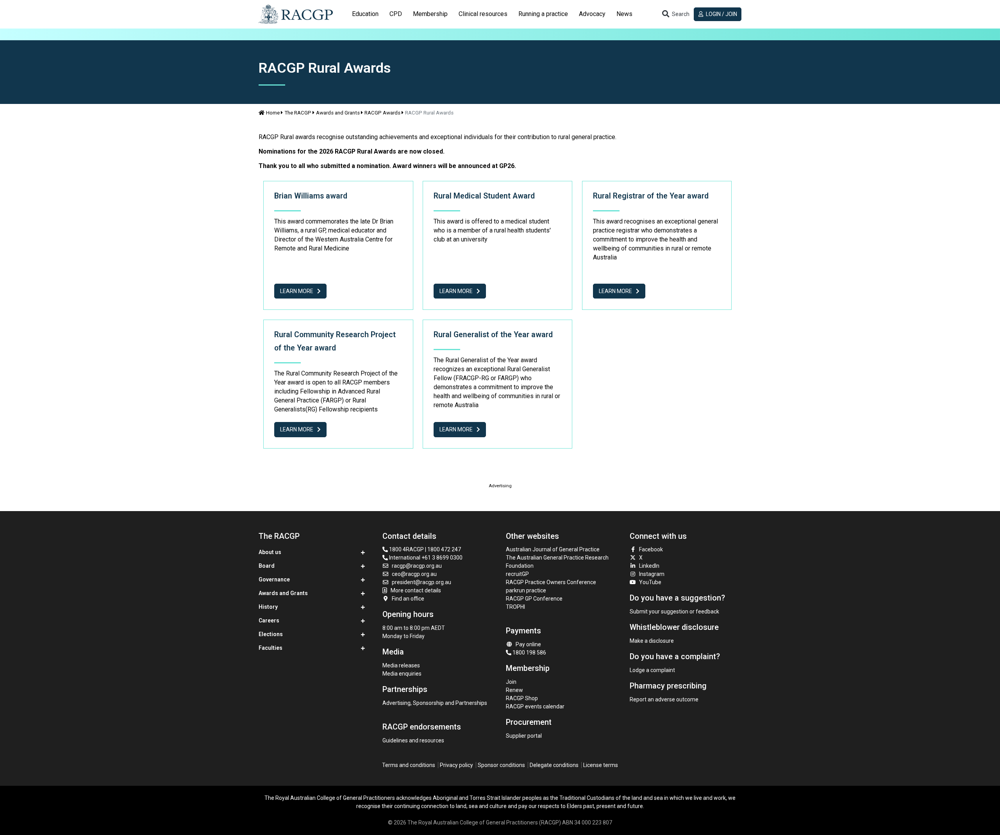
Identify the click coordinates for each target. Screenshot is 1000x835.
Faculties (270, 648)
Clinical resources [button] (483, 14)
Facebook (651, 549)
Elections (271, 634)
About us (270, 552)
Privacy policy (456, 765)
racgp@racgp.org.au (417, 566)
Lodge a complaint (652, 670)
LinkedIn (649, 566)
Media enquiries (401, 674)
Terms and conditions (408, 765)
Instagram (651, 574)
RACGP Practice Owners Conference (551, 582)
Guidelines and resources (413, 740)
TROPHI (515, 607)
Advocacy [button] (592, 14)
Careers (269, 620)
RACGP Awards (382, 113)
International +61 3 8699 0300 (425, 557)
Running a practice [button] (543, 14)
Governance (274, 579)
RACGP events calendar (535, 706)
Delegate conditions (554, 765)
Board (267, 566)
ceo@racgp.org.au (414, 574)
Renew (514, 690)
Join (511, 682)
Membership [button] (430, 14)
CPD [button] (395, 14)
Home (273, 113)
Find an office (408, 598)
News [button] (624, 14)
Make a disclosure (652, 641)
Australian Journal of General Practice (553, 549)
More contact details (416, 590)
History (268, 607)
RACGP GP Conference (534, 598)
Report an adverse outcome (664, 699)
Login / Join (721, 14)
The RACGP (297, 113)
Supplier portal (524, 736)
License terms (600, 765)
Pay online (528, 644)
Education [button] (365, 14)
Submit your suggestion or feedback (674, 611)
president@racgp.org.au (421, 582)
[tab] (365, 14)
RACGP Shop (522, 698)
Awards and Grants (338, 113)
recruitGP (517, 574)
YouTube (650, 582)
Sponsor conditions (501, 765)
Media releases (401, 665)
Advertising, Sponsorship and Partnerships (434, 703)
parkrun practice (526, 590)
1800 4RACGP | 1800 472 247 (424, 549)
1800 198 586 (528, 652)
